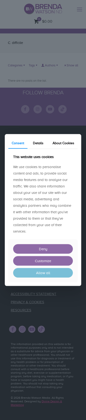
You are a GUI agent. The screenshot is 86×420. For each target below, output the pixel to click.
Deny (43, 249)
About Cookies (63, 143)
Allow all (43, 273)
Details (38, 143)
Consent (18, 143)
